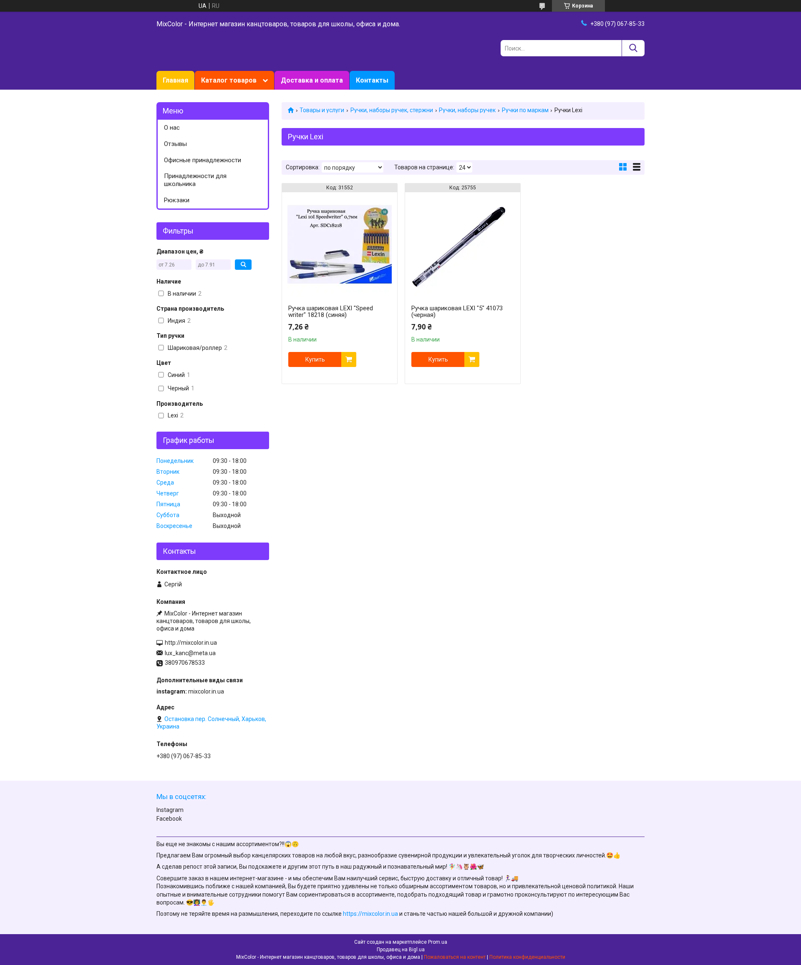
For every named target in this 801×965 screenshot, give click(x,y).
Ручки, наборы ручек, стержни (391, 110)
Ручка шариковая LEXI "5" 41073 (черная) (457, 311)
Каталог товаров (229, 80)
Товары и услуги (322, 110)
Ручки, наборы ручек (467, 110)
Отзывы (175, 144)
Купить (315, 359)
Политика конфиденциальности (527, 957)
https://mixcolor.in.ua (370, 913)
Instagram (170, 810)
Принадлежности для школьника (195, 180)
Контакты (372, 80)
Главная (175, 80)
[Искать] (633, 48)
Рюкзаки (176, 200)
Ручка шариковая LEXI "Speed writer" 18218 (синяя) (330, 311)
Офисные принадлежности (202, 160)
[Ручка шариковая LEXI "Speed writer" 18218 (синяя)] (339, 244)
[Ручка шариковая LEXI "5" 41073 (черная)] (462, 244)
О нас (172, 127)
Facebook (169, 818)
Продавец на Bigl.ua (401, 949)
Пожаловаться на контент (455, 957)
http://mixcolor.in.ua (191, 642)
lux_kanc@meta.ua (190, 653)
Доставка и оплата (312, 80)
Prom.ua (437, 942)
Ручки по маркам (525, 110)
